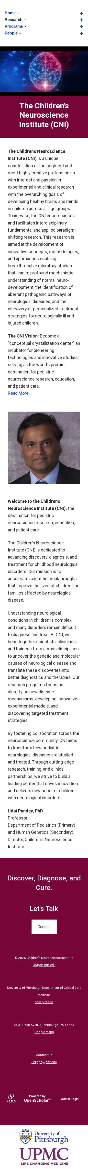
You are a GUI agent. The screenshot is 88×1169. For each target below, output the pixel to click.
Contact (44, 926)
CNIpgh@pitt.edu (44, 1062)
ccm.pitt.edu (44, 1002)
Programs (14, 26)
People (12, 33)
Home (11, 13)
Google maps (44, 1032)
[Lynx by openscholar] (15, 1099)
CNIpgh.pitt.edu (44, 965)
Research (14, 20)
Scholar (37, 1098)
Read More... (20, 393)
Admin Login (69, 1099)
